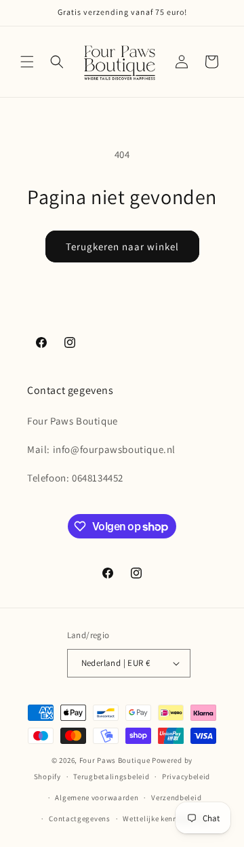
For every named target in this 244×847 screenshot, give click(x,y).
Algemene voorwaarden (96, 797)
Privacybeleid (186, 776)
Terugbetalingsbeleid (111, 776)
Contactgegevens (79, 818)
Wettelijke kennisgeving (165, 818)
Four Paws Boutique (114, 760)
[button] (27, 62)
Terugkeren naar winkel (122, 246)
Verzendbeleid (176, 797)
